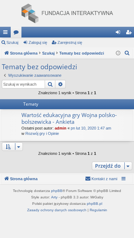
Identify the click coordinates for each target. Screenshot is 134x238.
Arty (54, 197)
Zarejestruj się (70, 42)
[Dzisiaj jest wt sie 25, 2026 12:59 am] (118, 53)
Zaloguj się (38, 42)
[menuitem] (127, 53)
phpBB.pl (94, 204)
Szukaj (12, 42)
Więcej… (7, 33)
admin (60, 128)
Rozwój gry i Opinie (42, 133)
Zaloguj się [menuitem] (119, 33)
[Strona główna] (67, 13)
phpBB (57, 191)
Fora (17, 33)
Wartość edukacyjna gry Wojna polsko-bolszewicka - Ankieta (69, 118)
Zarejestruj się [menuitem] (130, 33)
